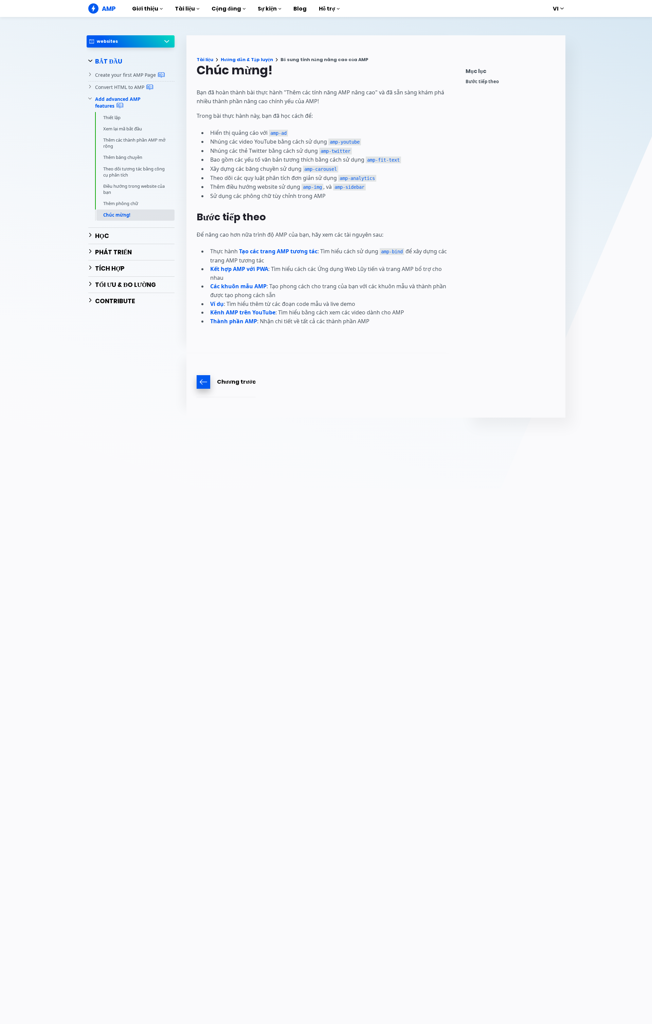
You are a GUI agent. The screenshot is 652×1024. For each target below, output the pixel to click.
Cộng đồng (226, 9)
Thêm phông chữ (120, 203)
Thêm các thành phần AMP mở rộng (134, 143)
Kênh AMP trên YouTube (242, 312)
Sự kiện (267, 9)
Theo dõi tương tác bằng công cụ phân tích (134, 171)
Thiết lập (112, 117)
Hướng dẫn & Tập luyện (247, 59)
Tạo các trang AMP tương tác (278, 251)
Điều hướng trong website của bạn (134, 189)
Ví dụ (217, 304)
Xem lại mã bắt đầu (122, 128)
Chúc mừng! (116, 215)
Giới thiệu (145, 9)
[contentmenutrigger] (512, 73)
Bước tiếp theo (482, 82)
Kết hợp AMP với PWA (239, 269)
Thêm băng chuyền (122, 157)
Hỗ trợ (327, 9)
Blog (300, 9)
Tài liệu (185, 9)
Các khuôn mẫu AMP (238, 286)
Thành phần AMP (233, 321)
